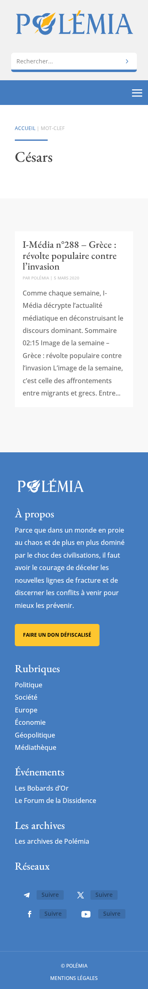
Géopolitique (35, 735)
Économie (30, 722)
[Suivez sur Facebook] (29, 914)
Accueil (25, 128)
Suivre (50, 894)
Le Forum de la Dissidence (55, 800)
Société (26, 697)
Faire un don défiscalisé (57, 634)
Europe (26, 709)
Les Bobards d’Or (42, 788)
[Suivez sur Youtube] (86, 914)
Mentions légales (74, 978)
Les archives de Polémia (52, 841)
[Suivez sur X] (80, 895)
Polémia (40, 278)
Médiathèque (35, 747)
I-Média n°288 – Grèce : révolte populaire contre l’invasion (70, 255)
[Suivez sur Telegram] (26, 895)
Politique (28, 684)
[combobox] (74, 61)
